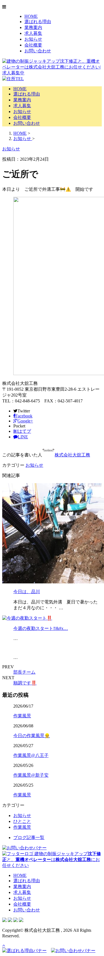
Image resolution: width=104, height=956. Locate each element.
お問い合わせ (37, 50)
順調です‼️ (25, 683)
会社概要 (33, 45)
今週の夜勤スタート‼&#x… (40, 628)
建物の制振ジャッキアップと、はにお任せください (51, 859)
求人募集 (33, 33)
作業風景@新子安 (31, 775)
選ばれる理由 (37, 21)
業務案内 (33, 27)
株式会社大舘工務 (72, 455)
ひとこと (22, 821)
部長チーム (24, 672)
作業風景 (22, 715)
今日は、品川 (26, 591)
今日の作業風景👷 (31, 735)
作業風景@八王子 (31, 755)
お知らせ (33, 39)
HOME (31, 16)
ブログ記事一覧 (28, 837)
